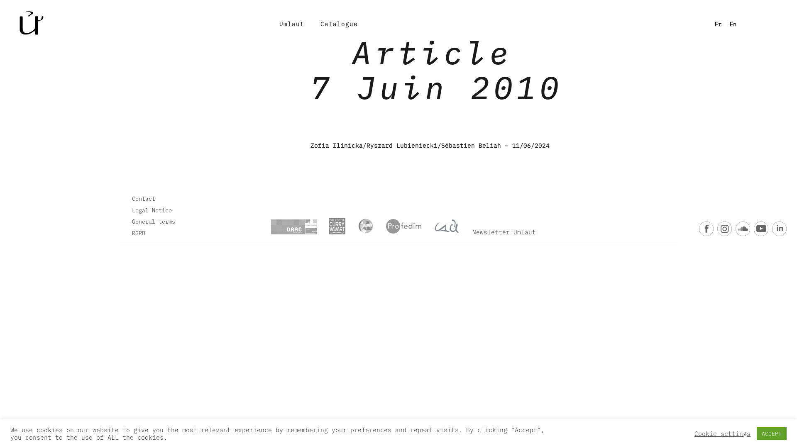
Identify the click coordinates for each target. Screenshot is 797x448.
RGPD (138, 233)
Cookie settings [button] (722, 434)
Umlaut (291, 24)
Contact (143, 198)
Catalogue (339, 24)
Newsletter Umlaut (504, 232)
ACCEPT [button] (772, 433)
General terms (153, 221)
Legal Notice (152, 210)
